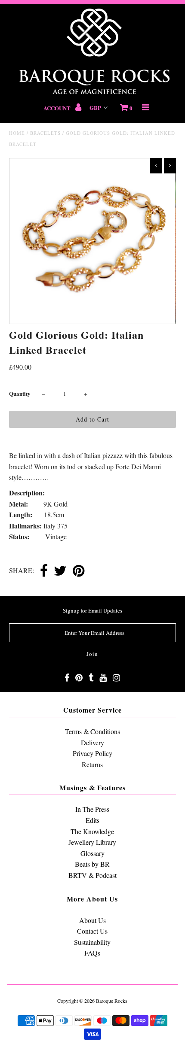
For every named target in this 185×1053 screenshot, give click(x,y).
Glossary (92, 853)
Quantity (20, 393)
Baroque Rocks (111, 1000)
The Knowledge (92, 831)
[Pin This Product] (78, 571)
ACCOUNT (57, 108)
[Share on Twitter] (60, 571)
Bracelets (45, 133)
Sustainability (92, 942)
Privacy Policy (92, 753)
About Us (92, 920)
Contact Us (92, 930)
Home (17, 133)
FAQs (92, 952)
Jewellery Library (92, 842)
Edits (92, 820)
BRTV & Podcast (92, 875)
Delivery (92, 742)
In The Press (92, 808)
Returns (92, 764)
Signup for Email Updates (92, 610)
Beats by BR (92, 863)
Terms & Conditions (92, 731)
